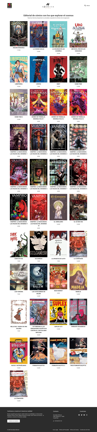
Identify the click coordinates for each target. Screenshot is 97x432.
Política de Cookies (74, 429)
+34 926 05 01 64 (58, 421)
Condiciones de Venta (85, 429)
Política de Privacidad (64, 429)
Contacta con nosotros (14, 421)
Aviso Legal (55, 429)
